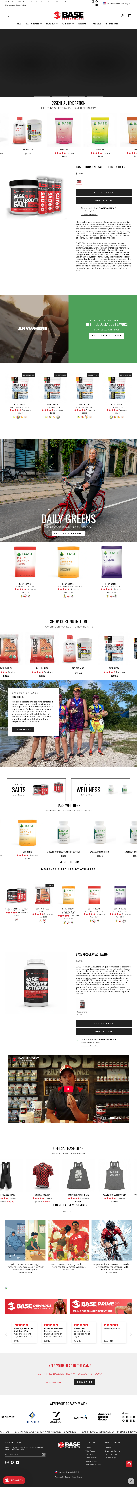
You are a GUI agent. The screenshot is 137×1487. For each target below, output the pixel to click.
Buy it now (103, 200)
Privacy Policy (110, 1458)
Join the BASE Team (93, 1464)
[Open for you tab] (129, 1464)
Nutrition (67, 23)
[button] (64, 153)
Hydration (51, 23)
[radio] (79, 181)
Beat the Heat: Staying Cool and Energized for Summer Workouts (68, 1265)
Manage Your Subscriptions (15, 5)
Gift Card (89, 1454)
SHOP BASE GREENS (68, 534)
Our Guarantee (111, 1454)
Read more (23, 730)
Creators (68, 2)
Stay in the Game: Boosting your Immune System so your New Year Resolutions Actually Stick (25, 1267)
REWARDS (97, 23)
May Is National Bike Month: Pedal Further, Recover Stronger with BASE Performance (111, 1267)
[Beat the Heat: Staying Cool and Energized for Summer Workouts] (68, 1240)
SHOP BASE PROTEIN (106, 336)
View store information (89, 215)
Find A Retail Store (38, 2)
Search (88, 1448)
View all (68, 1211)
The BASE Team (111, 23)
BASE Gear (82, 23)
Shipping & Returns (112, 1451)
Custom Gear (10, 2)
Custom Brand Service (73, 1477)
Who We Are (23, 2)
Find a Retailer (90, 1458)
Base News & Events (55, 2)
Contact (108, 1448)
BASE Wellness (33, 23)
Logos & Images (91, 1461)
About (19, 23)
